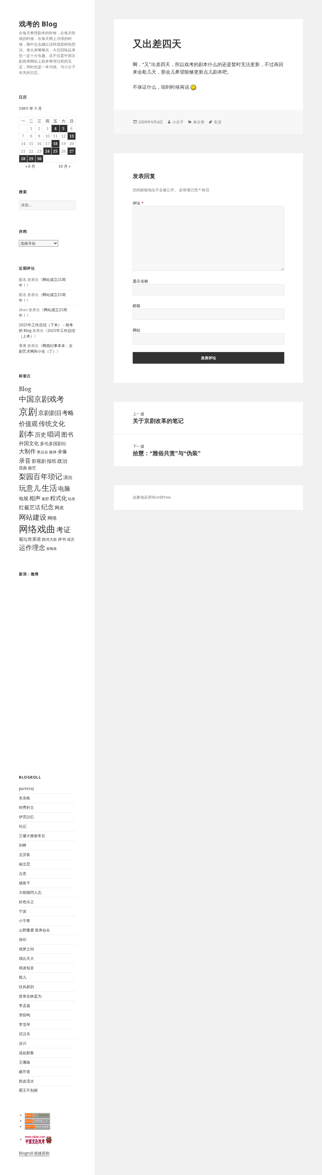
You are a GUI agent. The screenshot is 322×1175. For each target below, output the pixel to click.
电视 (23, 498)
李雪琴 (24, 1024)
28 (23, 158)
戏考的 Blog (38, 23)
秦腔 (45, 498)
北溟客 (24, 854)
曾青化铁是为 (30, 996)
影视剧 (39, 461)
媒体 (53, 452)
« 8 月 (30, 166)
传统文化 (52, 423)
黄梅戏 (51, 548)
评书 (62, 539)
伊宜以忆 (26, 817)
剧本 (26, 434)
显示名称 (140, 281)
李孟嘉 (24, 1005)
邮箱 (137, 305)
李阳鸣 (24, 1015)
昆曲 (23, 468)
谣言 (71, 539)
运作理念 (32, 547)
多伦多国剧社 (53, 443)
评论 (138, 203)
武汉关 (24, 1034)
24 (47, 151)
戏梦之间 (26, 949)
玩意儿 (30, 488)
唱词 (53, 434)
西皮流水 (26, 1081)
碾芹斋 (24, 1071)
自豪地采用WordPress (152, 497)
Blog (25, 388)
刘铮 (22, 845)
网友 (59, 507)
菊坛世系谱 (30, 539)
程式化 (58, 498)
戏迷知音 (26, 968)
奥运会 (42, 452)
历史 (40, 434)
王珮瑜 (24, 1062)
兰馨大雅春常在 (32, 835)
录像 (62, 451)
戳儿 (22, 977)
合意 (22, 873)
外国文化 (29, 443)
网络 (52, 518)
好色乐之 (26, 901)
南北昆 (24, 864)
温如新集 (26, 1052)
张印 (22, 939)
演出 (68, 477)
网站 (137, 330)
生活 (49, 487)
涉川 (22, 1043)
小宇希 (24, 920)
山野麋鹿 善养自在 (34, 930)
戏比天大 (26, 958)
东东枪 (24, 798)
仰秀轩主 (26, 807)
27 (71, 151)
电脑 (64, 488)
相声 (35, 498)
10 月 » (64, 166)
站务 (71, 498)
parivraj (26, 788)
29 (31, 158)
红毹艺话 (29, 507)
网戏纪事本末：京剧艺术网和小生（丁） (46, 348)
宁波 (22, 911)
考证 (63, 529)
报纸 (51, 461)
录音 (25, 460)
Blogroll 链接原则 (34, 1153)
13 (71, 136)
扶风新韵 (26, 986)
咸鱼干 (24, 883)
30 (39, 158)
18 (55, 143)
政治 (62, 460)
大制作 (27, 451)
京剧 (28, 411)
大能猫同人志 (30, 892)
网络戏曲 (37, 529)
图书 (67, 434)
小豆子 (178, 122)
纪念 (47, 507)
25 (55, 151)
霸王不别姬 (28, 1090)
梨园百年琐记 (40, 476)
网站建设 (33, 517)
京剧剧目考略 (56, 412)
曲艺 (32, 468)
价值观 (28, 423)
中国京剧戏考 (41, 399)
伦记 (22, 826)
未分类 (198, 122)
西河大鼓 (49, 539)
